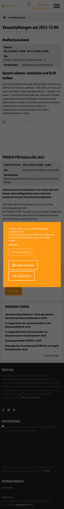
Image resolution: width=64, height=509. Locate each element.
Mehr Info (13, 244)
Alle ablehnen (21, 276)
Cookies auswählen (20, 252)
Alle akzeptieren (23, 265)
